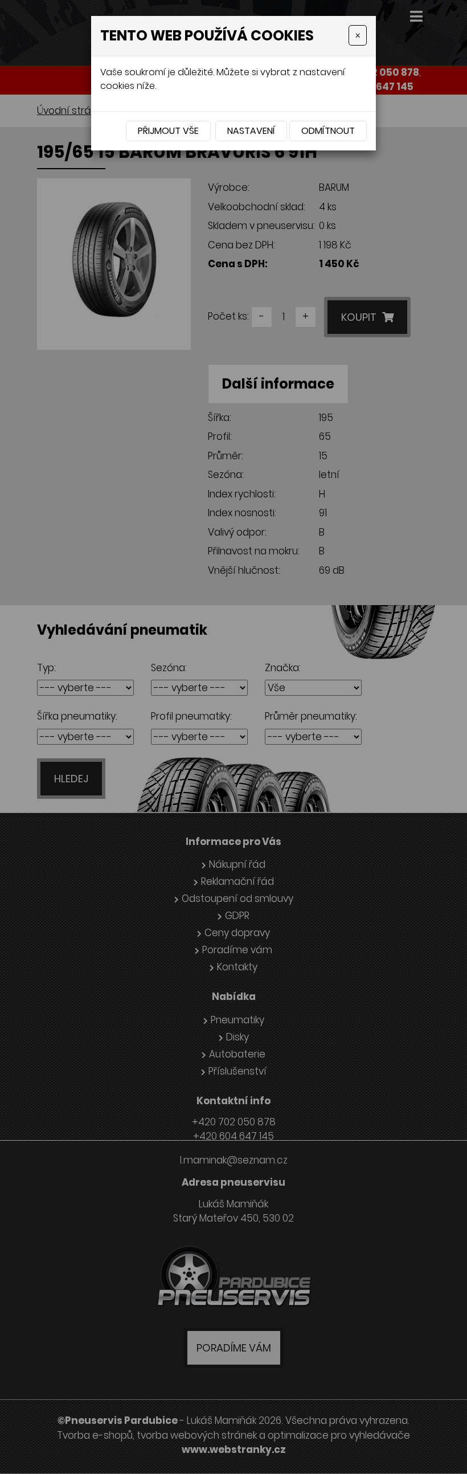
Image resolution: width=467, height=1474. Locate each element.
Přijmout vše (168, 130)
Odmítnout (328, 130)
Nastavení (251, 130)
